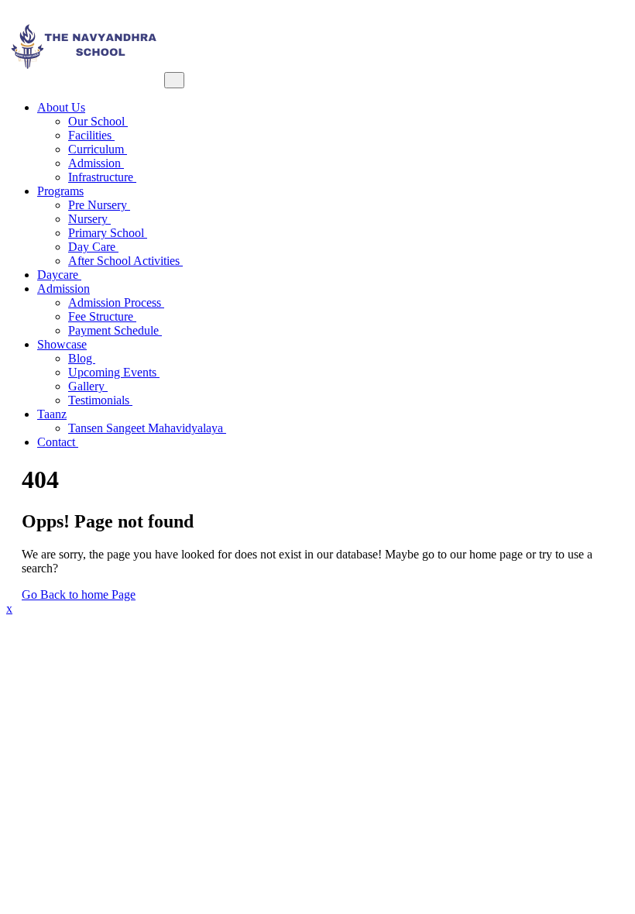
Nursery (89, 218)
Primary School (107, 232)
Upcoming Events (114, 372)
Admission (96, 163)
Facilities (91, 135)
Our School (98, 121)
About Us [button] (61, 107)
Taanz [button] (52, 414)
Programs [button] (60, 191)
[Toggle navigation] (174, 80)
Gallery (88, 386)
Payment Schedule (115, 330)
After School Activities (125, 260)
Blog (81, 358)
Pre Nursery (99, 204)
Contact (57, 441)
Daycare (59, 274)
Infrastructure (102, 177)
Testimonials (100, 400)
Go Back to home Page (79, 594)
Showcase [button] (62, 344)
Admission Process (116, 302)
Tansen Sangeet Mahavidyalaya (147, 428)
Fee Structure (102, 316)
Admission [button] (63, 288)
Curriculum (97, 149)
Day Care (93, 246)
